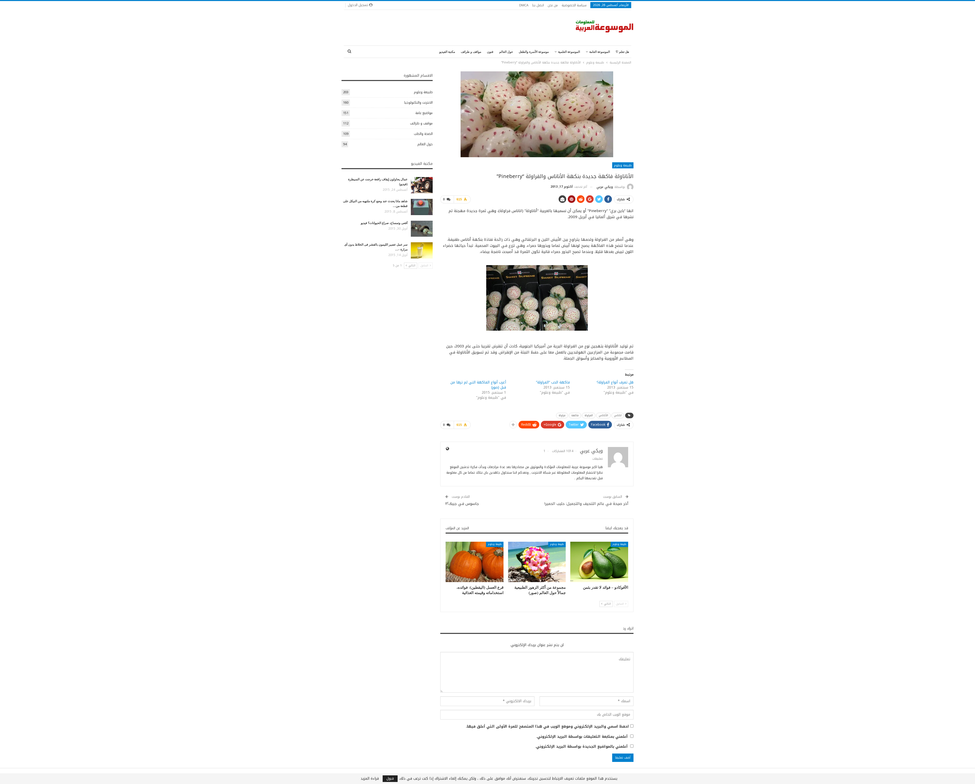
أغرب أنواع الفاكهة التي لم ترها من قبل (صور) (478, 385)
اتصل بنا (538, 5)
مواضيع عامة (424, 113)
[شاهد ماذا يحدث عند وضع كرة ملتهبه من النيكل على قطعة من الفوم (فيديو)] (422, 207)
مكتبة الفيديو (447, 52)
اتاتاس (618, 415)
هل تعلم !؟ (622, 52)
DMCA (523, 5)
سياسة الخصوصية (574, 5)
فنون (490, 52)
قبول (390, 778)
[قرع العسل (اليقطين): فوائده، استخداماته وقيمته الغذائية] (474, 562)
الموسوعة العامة (599, 52)
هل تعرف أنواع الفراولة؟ (615, 382)
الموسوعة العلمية (569, 52)
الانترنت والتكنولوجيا (418, 102)
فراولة (562, 415)
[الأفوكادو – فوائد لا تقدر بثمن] (599, 562)
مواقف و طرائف (471, 52)
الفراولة (588, 415)
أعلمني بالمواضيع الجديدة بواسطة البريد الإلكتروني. (581, 747)
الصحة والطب (423, 134)
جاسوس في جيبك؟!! (462, 503)
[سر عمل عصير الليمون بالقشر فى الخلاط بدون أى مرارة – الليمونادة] (422, 250)
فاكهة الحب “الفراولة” (553, 382)
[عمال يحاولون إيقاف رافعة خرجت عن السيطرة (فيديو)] (422, 185)
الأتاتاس (603, 415)
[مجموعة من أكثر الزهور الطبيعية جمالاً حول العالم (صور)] (537, 562)
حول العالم (506, 52)
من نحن (553, 5)
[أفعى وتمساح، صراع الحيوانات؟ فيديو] (422, 229)
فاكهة (575, 415)
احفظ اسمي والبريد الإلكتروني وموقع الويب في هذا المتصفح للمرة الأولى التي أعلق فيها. (547, 727)
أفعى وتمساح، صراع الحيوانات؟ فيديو (384, 223)
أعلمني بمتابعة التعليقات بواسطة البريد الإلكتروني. (582, 737)
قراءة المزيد (370, 778)
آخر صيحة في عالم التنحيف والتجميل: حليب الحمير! (586, 503)
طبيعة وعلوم (623, 165)
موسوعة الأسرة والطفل (534, 52)
